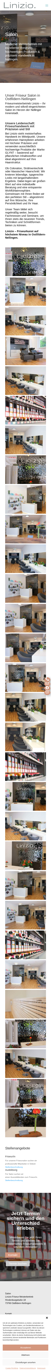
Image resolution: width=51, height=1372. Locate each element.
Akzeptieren (25, 1347)
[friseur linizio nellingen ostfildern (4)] (25, 1047)
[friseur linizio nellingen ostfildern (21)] (25, 780)
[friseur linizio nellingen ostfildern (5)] (25, 1018)
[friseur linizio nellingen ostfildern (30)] (25, 275)
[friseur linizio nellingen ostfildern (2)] (25, 1137)
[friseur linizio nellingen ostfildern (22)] (25, 513)
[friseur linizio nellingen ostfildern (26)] (25, 394)
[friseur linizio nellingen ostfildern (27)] (25, 335)
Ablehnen (25, 1355)
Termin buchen (18, 1263)
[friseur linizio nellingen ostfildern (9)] (25, 1077)
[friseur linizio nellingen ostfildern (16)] (25, 602)
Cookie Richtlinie (12, 1368)
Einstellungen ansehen (25, 1362)
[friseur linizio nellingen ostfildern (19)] (25, 958)
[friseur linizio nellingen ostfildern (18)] (25, 364)
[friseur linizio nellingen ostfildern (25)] (25, 840)
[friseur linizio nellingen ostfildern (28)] (25, 305)
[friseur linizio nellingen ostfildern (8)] (25, 899)
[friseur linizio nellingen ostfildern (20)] (25, 424)
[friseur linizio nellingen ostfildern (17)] (25, 543)
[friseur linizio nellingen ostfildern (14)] (25, 661)
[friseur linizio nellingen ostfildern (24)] (25, 453)
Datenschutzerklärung (28, 1368)
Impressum (41, 1368)
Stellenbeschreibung (14, 1167)
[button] (47, 1317)
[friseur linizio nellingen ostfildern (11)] (25, 810)
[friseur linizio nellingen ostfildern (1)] (25, 869)
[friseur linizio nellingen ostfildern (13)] (25, 721)
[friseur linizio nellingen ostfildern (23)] (25, 572)
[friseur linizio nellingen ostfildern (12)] (25, 750)
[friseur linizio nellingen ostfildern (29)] (25, 483)
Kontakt (12, 1254)
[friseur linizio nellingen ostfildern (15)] (25, 632)
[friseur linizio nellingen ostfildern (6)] (25, 988)
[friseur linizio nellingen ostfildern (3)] (25, 1107)
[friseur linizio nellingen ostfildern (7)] (25, 929)
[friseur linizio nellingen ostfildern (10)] (25, 691)
